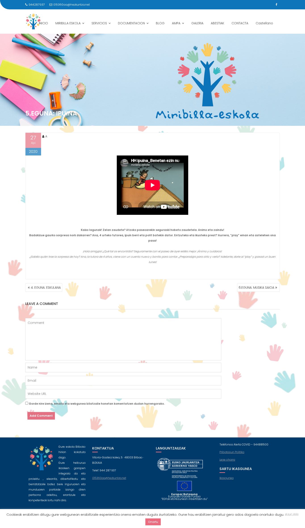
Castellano (264, 23)
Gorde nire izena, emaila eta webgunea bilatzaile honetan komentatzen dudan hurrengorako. (97, 404)
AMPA (176, 23)
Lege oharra (227, 460)
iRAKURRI (292, 514)
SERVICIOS (99, 23)
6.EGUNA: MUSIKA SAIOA (256, 287)
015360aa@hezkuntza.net (71, 4)
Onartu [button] (153, 522)
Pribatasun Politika (231, 452)
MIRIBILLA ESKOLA (68, 23)
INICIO (43, 23)
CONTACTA (240, 23)
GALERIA (197, 23)
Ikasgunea (226, 478)
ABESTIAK (217, 23)
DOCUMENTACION (131, 23)
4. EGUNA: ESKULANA (46, 287)
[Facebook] (276, 4)
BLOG (160, 23)
